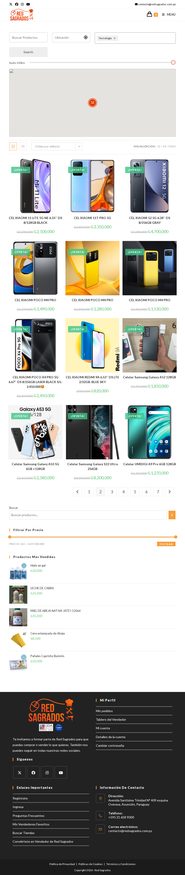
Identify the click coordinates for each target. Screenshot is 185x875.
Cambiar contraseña (110, 745)
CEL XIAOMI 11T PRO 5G (92, 218)
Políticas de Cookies (91, 864)
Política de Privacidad (62, 864)
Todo (172, 146)
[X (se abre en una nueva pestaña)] (11, 4)
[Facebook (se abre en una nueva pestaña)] (17, 4)
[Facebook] (33, 772)
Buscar (13, 508)
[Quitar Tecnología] (115, 38)
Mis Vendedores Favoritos (31, 824)
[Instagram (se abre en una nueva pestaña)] (22, 4)
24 (164, 146)
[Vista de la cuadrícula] (13, 146)
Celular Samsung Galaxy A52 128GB (149, 377)
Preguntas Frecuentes (28, 816)
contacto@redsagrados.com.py (130, 831)
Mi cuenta (103, 728)
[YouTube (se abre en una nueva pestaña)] (28, 4)
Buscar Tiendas (24, 833)
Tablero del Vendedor (111, 719)
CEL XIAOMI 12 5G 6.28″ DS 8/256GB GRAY (149, 220)
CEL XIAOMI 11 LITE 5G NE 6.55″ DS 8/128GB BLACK (35, 220)
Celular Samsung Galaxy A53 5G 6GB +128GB (35, 466)
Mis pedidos (104, 711)
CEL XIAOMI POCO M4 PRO (35, 300)
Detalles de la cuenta (110, 737)
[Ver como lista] (23, 146)
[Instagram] (47, 772)
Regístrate (20, 798)
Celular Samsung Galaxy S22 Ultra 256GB (92, 466)
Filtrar (166, 544)
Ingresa (18, 807)
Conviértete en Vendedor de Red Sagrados (43, 841)
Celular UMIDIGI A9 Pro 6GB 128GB (149, 464)
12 (158, 146)
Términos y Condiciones (121, 864)
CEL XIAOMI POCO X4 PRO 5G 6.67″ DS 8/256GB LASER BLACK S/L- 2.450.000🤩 (35, 382)
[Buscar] (172, 515)
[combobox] (146, 38)
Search (28, 52)
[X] (19, 772)
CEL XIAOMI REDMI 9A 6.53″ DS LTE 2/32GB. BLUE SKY (92, 379)
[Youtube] (61, 772)
